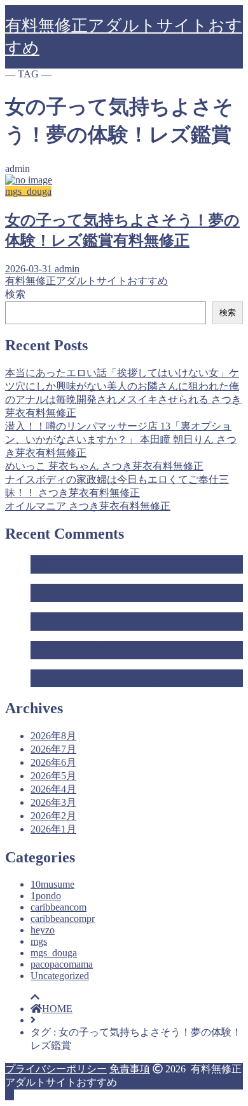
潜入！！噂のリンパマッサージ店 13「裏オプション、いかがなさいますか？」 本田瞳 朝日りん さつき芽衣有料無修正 (121, 439)
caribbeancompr (63, 918)
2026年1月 (53, 829)
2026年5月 (53, 775)
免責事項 (129, 1068)
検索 (15, 294)
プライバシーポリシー (56, 1068)
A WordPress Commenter (148, 678)
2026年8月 (53, 735)
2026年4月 (53, 789)
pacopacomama (62, 964)
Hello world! (56, 563)
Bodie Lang (121, 649)
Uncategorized (60, 975)
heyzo (43, 930)
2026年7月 (53, 749)
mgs (39, 941)
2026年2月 (53, 815)
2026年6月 (53, 762)
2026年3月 (53, 802)
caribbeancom (58, 907)
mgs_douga (54, 952)
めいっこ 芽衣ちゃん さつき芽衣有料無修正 (104, 466)
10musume (52, 884)
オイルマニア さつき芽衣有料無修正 (87, 506)
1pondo (46, 895)
